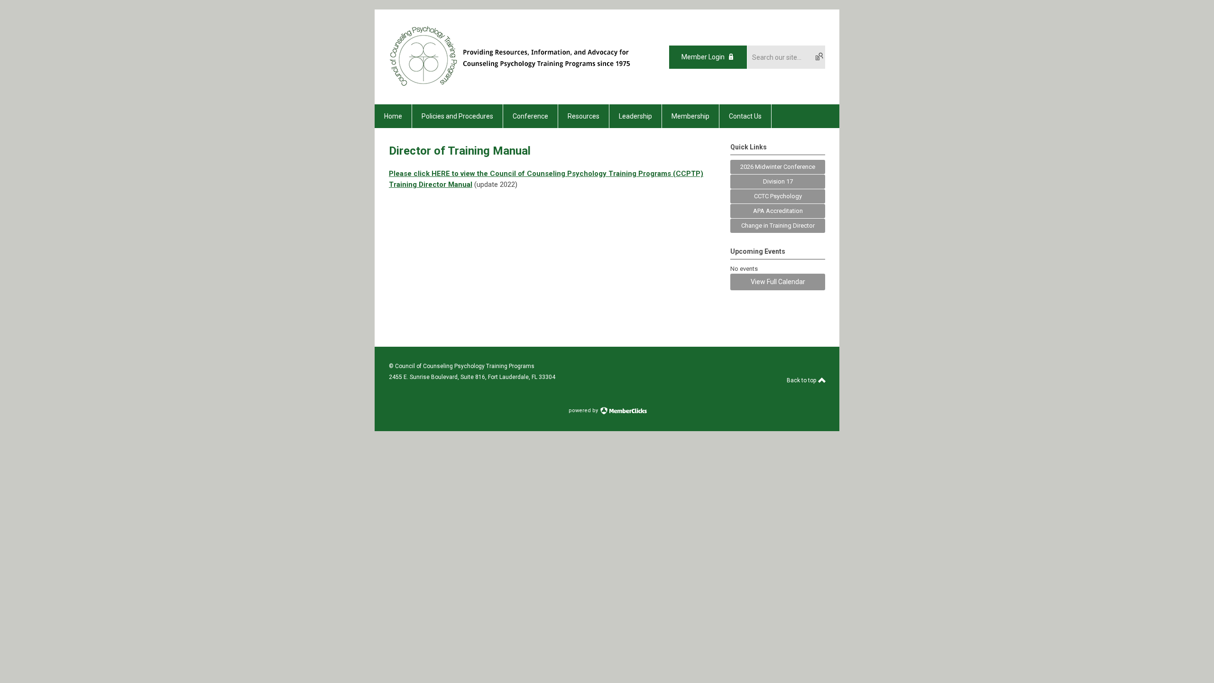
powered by (584, 410)
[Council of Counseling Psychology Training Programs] (518, 87)
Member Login (703, 57)
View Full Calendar (778, 282)
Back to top (802, 380)
